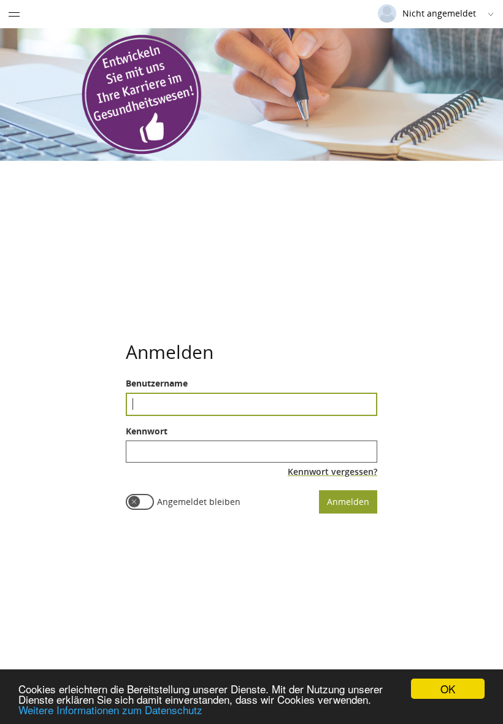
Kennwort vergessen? (332, 471)
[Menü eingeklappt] (14, 14)
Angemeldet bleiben (198, 501)
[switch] (140, 502)
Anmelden (348, 501)
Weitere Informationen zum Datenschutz (110, 709)
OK (447, 688)
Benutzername (157, 383)
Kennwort (146, 431)
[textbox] (251, 404)
